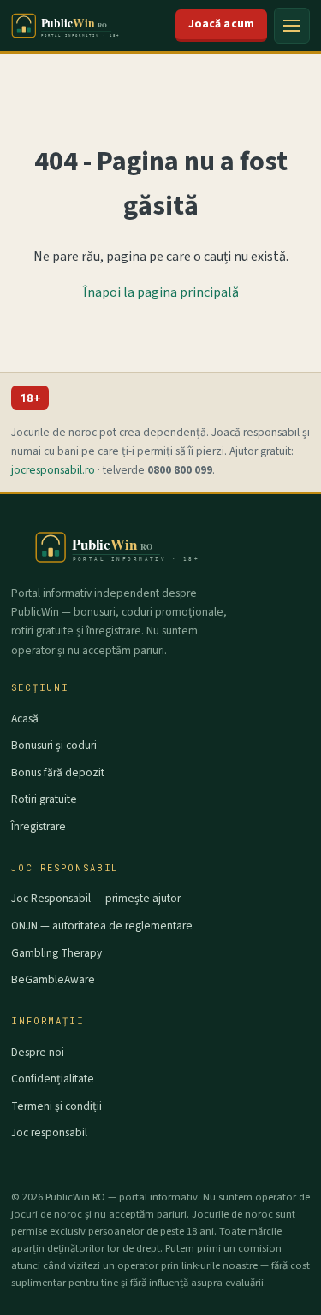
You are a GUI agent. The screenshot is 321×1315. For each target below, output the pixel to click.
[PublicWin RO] (74, 25)
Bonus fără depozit (57, 772)
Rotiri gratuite (44, 799)
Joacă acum (221, 23)
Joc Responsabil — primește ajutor (96, 898)
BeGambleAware (53, 979)
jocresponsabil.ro (53, 470)
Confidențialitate (52, 1078)
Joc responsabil (49, 1132)
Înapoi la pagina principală (161, 292)
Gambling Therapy (56, 953)
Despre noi (37, 1052)
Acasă (25, 719)
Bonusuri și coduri (54, 745)
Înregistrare (38, 826)
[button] (292, 26)
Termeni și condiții (56, 1106)
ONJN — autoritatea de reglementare (102, 925)
